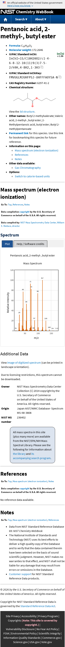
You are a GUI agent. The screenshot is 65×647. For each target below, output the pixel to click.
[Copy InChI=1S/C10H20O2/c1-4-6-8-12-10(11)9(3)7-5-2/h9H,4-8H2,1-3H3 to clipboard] (41, 68)
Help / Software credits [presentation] (30, 244)
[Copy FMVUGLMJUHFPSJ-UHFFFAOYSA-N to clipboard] (59, 78)
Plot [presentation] (7, 244)
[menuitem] (5, 19)
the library (19, 453)
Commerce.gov (51, 637)
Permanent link (19, 133)
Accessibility (28, 616)
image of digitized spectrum (24, 362)
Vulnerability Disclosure (20, 629)
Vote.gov (46, 642)
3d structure (27, 111)
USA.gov (34, 642)
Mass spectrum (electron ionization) (36, 150)
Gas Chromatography (28, 167)
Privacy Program (48, 616)
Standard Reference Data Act (37, 606)
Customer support (20, 574)
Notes (18, 159)
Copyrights (14, 620)
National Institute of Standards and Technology (8, 12)
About (39, 19)
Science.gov (20, 642)
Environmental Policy (24, 633)
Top (10, 204)
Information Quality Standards (21, 637)
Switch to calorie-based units (32, 176)
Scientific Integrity (49, 633)
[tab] (7, 243)
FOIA (6, 633)
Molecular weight (20, 50)
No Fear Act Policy (47, 629)
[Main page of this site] (5, 19)
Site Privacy (13, 616)
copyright (24, 211)
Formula (14, 45)
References (21, 154)
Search (20, 19)
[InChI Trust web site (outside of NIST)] (60, 56)
